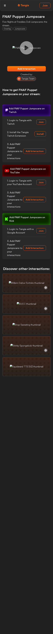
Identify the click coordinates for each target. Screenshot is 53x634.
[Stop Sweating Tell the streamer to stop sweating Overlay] (26, 324)
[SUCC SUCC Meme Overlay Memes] (26, 303)
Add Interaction (26, 68)
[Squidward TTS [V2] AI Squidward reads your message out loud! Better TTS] (26, 366)
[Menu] (5, 5)
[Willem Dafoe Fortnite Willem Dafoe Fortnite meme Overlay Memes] (26, 282)
